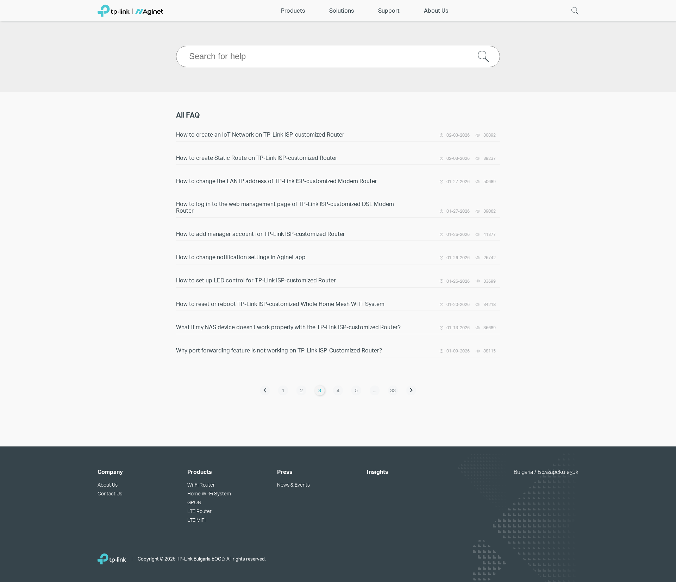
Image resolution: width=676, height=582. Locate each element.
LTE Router (199, 511)
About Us (108, 485)
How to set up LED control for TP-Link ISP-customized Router (256, 280)
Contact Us (110, 493)
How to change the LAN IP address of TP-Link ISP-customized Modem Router (276, 180)
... (374, 390)
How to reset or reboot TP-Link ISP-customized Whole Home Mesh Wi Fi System (280, 303)
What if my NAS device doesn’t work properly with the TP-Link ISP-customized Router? (288, 327)
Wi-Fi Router (201, 485)
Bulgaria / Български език (546, 471)
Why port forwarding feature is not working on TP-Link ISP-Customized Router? (279, 350)
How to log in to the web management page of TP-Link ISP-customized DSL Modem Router (285, 207)
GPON (194, 502)
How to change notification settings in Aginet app (241, 257)
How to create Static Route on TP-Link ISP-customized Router (256, 157)
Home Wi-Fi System (209, 493)
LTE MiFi (196, 520)
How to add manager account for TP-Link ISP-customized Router (260, 233)
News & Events (293, 485)
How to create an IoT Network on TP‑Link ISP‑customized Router (260, 134)
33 (393, 390)
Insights (377, 471)
